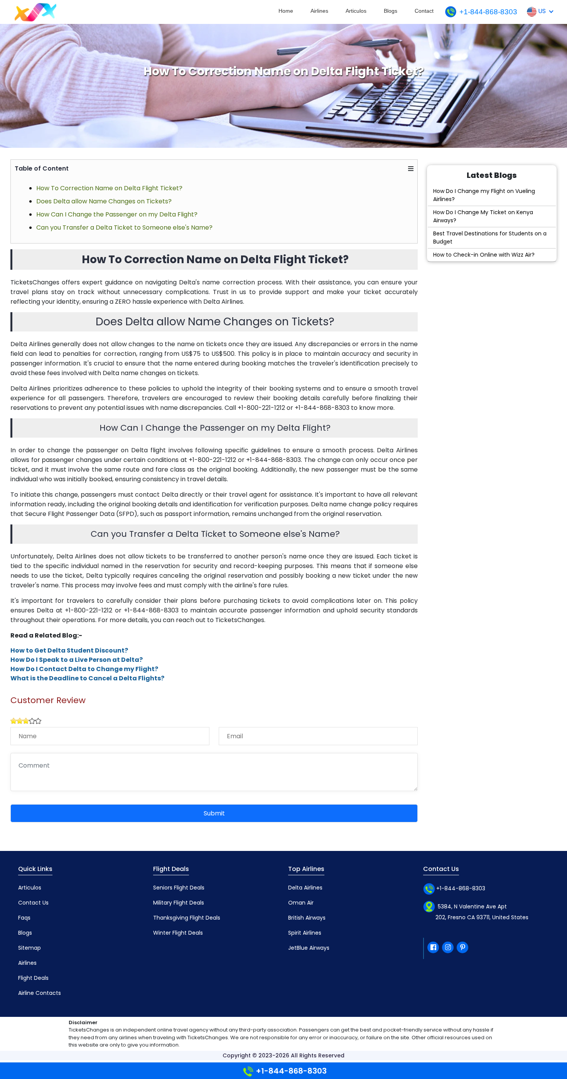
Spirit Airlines (304, 933)
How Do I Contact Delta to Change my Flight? (84, 669)
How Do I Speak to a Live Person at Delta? (76, 659)
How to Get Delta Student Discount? (69, 650)
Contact (424, 11)
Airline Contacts (39, 993)
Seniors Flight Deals (178, 887)
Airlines (319, 11)
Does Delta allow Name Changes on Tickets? (104, 201)
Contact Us (33, 902)
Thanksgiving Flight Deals (186, 918)
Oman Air (301, 902)
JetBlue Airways (308, 948)
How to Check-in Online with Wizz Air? (484, 255)
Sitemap (29, 948)
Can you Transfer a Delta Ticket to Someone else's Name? (124, 227)
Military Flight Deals (178, 902)
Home (285, 11)
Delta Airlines (305, 887)
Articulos (356, 11)
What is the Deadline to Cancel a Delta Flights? (87, 678)
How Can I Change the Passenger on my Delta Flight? (116, 214)
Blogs (390, 11)
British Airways (307, 918)
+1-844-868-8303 (488, 12)
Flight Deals (33, 978)
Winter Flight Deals (178, 933)
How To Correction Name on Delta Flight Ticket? (109, 188)
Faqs (24, 918)
